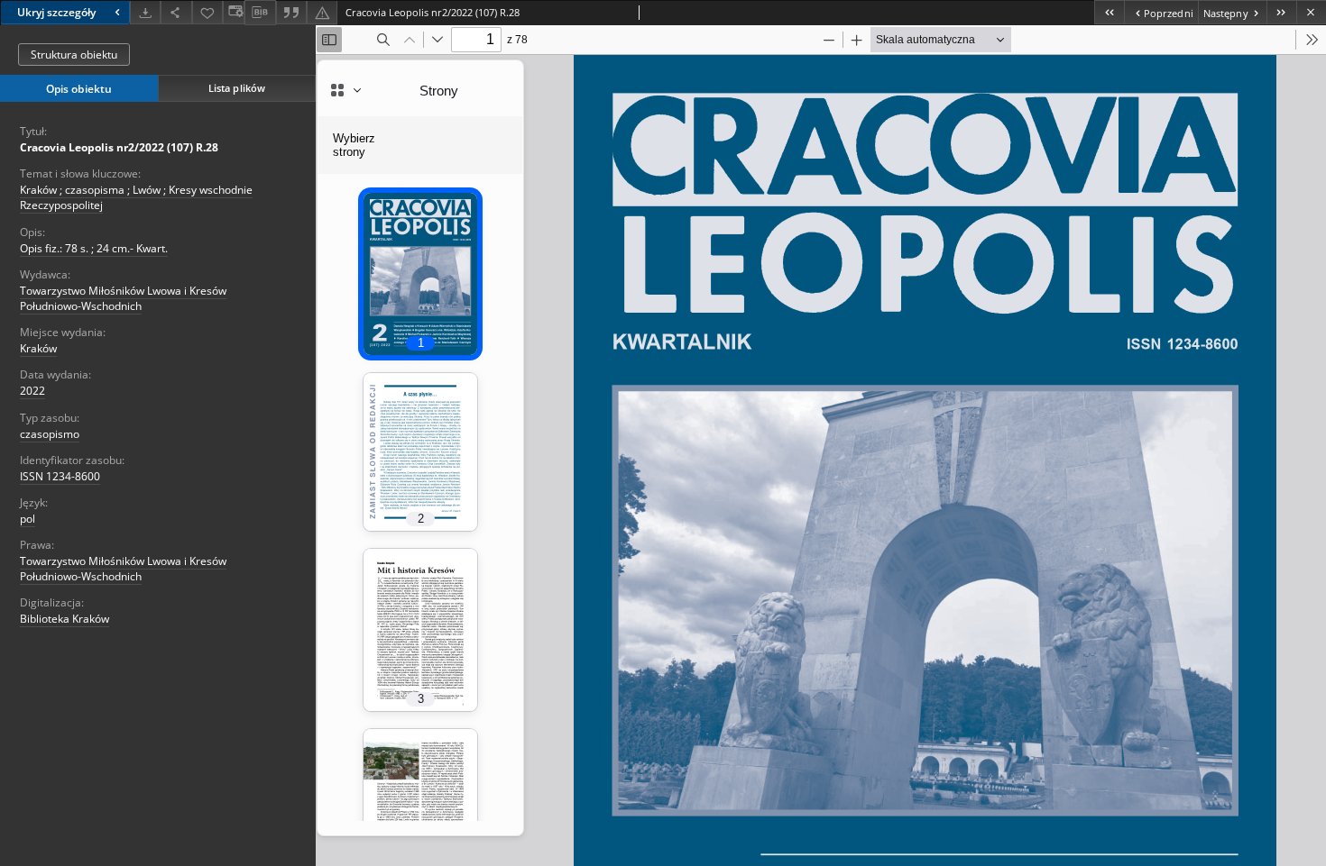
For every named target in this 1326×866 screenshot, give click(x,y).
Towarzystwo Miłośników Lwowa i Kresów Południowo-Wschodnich (123, 298)
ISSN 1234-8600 (60, 476)
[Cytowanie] (291, 12)
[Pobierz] (145, 12)
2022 (32, 390)
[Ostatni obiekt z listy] (1281, 12)
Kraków (38, 348)
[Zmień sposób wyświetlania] (233, 12)
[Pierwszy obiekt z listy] (1109, 12)
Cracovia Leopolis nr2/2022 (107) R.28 (119, 147)
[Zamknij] (1311, 12)
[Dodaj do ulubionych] (207, 12)
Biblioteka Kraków (64, 618)
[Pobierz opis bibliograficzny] (259, 12)
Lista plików (236, 88)
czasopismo (49, 434)
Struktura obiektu (74, 54)
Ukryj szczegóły (56, 12)
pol (27, 518)
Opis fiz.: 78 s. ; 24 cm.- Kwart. (94, 248)
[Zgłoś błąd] (322, 12)
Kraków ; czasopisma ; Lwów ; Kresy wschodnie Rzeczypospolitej (136, 197)
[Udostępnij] (176, 12)
